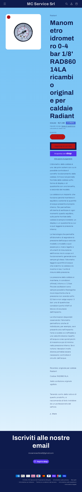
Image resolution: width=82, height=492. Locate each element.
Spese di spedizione (68, 126)
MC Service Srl (32, 480)
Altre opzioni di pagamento (63, 159)
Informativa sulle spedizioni (67, 482)
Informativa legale (70, 484)
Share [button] (54, 414)
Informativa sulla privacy (61, 480)
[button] (4, 3)
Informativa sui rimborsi (26, 482)
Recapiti (73, 480)
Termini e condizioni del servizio (46, 482)
